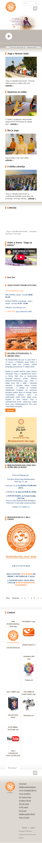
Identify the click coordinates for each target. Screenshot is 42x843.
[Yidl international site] (13, 644)
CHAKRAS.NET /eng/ (29, 657)
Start (8, 598)
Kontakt (24, 828)
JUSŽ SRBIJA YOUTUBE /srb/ (13, 728)
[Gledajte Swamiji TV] (28, 641)
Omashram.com (29, 715)
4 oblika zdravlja (16, 166)
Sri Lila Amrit (24, 804)
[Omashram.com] (28, 711)
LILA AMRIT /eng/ (13, 692)
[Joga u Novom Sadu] (21, 77)
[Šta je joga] (21, 154)
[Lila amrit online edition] (13, 711)
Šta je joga (13, 130)
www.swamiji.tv (25, 793)
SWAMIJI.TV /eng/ (28, 621)
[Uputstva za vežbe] (21, 115)
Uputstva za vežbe (17, 92)
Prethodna (15, 598)
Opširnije (10, 410)
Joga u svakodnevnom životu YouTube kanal (13, 753)
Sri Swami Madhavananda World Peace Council (27, 814)
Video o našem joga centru (9, 36)
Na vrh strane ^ (12, 768)
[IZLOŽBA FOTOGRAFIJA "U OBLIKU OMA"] (21, 349)
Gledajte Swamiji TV (28, 644)
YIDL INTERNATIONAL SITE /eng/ (13, 624)
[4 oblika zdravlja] (21, 190)
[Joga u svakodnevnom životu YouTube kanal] (13, 747)
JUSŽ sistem (23, 807)
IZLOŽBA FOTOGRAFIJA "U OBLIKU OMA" (19, 354)
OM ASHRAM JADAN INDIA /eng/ (29, 693)
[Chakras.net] (29, 676)
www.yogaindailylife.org (28, 790)
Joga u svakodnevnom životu (11, 8)
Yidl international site (13, 647)
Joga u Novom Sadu (18, 53)
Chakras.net (29, 680)
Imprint (33, 828)
